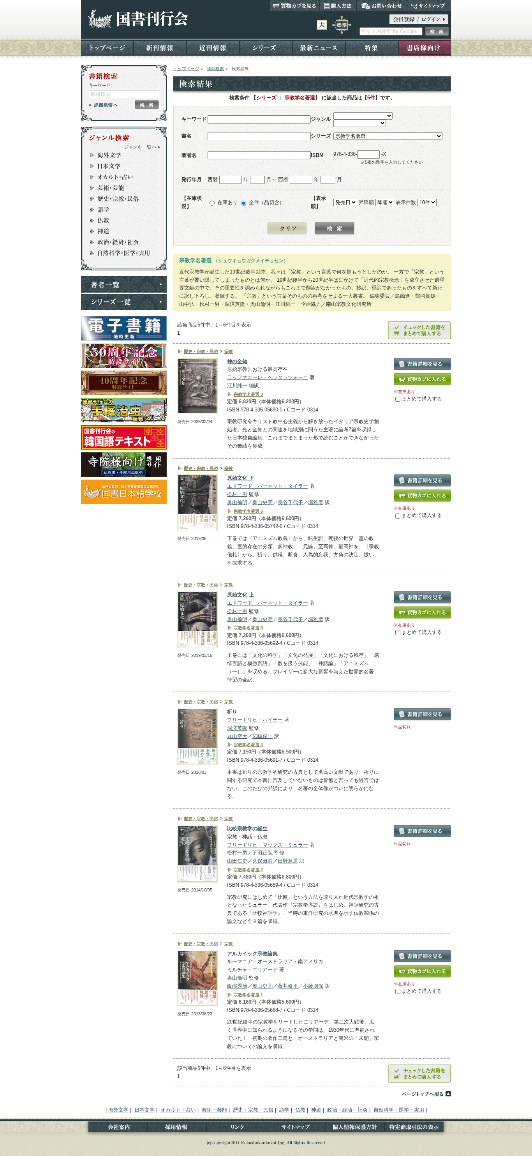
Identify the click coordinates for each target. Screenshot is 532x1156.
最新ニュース (318, 47)
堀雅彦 (315, 502)
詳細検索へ (103, 105)
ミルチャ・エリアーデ (252, 969)
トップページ (107, 47)
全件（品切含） (266, 202)
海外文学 (120, 155)
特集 (371, 47)
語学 (120, 209)
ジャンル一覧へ (142, 147)
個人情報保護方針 (354, 1128)
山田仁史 (237, 861)
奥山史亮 (262, 502)
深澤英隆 (237, 728)
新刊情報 (160, 47)
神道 (120, 231)
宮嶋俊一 (262, 736)
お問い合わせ (382, 5)
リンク (236, 1128)
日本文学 (120, 166)
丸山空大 (237, 736)
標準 (342, 25)
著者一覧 (124, 284)
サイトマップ (429, 5)
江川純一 (237, 385)
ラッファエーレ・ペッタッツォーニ (267, 377)
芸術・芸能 (120, 187)
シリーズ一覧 (124, 302)
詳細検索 (215, 68)
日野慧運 (288, 861)
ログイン (418, 19)
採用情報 (177, 1128)
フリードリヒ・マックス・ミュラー (267, 845)
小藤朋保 (313, 986)
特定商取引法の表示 (417, 1128)
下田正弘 (262, 853)
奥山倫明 (237, 502)
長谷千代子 (290, 502)
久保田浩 (262, 861)
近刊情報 (213, 47)
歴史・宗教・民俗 (120, 198)
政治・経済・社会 (120, 242)
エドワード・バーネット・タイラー (267, 486)
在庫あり (227, 202)
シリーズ (266, 47)
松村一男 (237, 494)
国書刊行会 (137, 19)
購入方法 (338, 5)
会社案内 (114, 1128)
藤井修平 (288, 986)
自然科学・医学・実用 (120, 253)
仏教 (120, 220)
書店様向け (424, 47)
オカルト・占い (120, 176)
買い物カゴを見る (295, 5)
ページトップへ (426, 1093)
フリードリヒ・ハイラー (255, 720)
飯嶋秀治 (237, 986)
